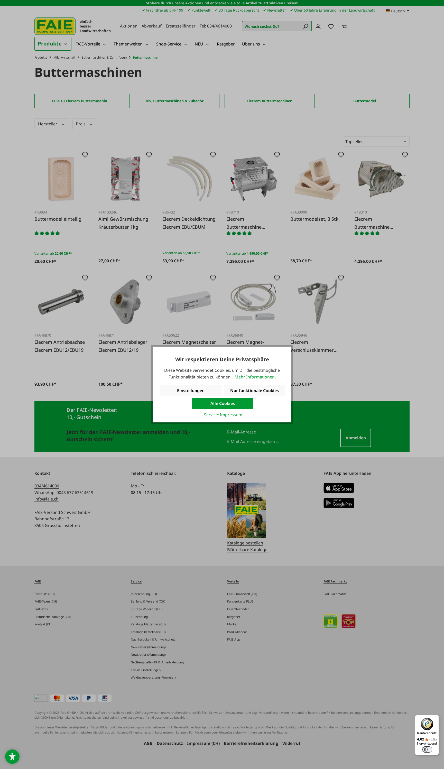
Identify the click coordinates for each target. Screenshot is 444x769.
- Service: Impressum (222, 415)
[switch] (427, 749)
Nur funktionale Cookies (254, 390)
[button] (12, 756)
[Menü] (436, 718)
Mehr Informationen (255, 377)
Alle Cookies (222, 403)
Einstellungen (191, 390)
